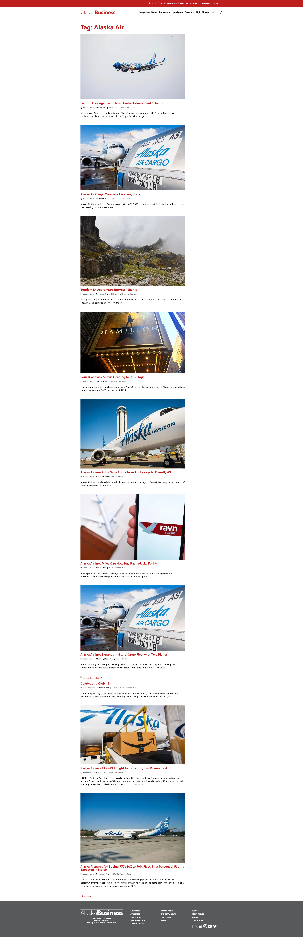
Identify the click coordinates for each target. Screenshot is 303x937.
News (154, 12)
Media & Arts (113, 107)
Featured (114, 688)
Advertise (193, 3)
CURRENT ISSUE (137, 923)
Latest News (167, 911)
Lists (212, 12)
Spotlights (177, 12)
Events (188, 12)
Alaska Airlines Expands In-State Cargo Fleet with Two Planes (123, 654)
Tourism (133, 294)
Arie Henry (87, 772)
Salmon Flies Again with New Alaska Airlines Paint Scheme (121, 103)
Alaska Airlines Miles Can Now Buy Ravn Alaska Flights (119, 563)
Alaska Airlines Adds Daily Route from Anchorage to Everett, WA (126, 472)
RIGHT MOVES (198, 914)
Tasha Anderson (89, 688)
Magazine (144, 12)
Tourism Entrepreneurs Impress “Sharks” (109, 289)
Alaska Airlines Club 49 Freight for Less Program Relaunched (123, 768)
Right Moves (202, 12)
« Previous (85, 896)
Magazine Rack (137, 920)
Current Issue (172, 3)
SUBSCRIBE (135, 914)
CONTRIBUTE (136, 917)
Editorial (206, 3)
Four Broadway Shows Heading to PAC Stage (112, 377)
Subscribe (184, 3)
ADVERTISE (135, 911)
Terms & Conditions (108, 923)
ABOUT (195, 917)
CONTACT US (197, 920)
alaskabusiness (88, 107)
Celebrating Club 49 (94, 683)
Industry (163, 12)
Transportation (130, 107)
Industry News (168, 914)
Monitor (116, 874)
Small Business (123, 294)
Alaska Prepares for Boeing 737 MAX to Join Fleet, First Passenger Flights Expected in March (132, 868)
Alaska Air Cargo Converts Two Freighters (110, 194)
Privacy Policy (92, 923)
